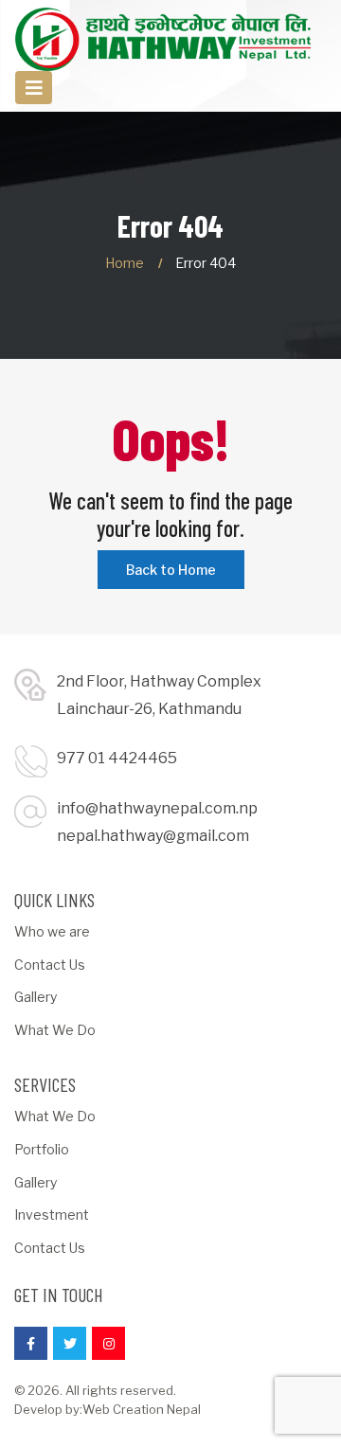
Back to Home (171, 570)
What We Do (55, 1030)
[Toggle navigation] (33, 87)
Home (124, 263)
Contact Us (49, 964)
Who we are (52, 931)
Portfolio (41, 1149)
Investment (51, 1214)
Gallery (35, 997)
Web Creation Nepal (141, 1409)
